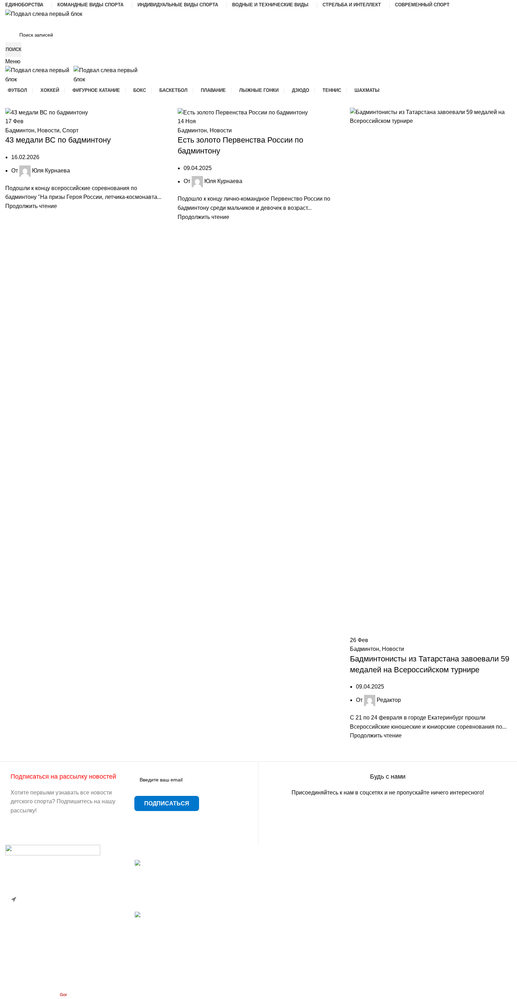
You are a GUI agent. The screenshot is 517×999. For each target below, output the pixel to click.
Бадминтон (19, 130)
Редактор (389, 700)
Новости (48, 130)
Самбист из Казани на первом (174, 923)
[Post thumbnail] (194, 867)
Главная (275, 864)
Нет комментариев (188, 902)
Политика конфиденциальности (305, 929)
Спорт (70, 130)
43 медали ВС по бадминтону (58, 140)
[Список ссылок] (64, 909)
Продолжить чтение (31, 206)
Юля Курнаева (51, 171)
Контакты (276, 890)
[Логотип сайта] (43, 14)
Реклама (275, 916)
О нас (271, 903)
